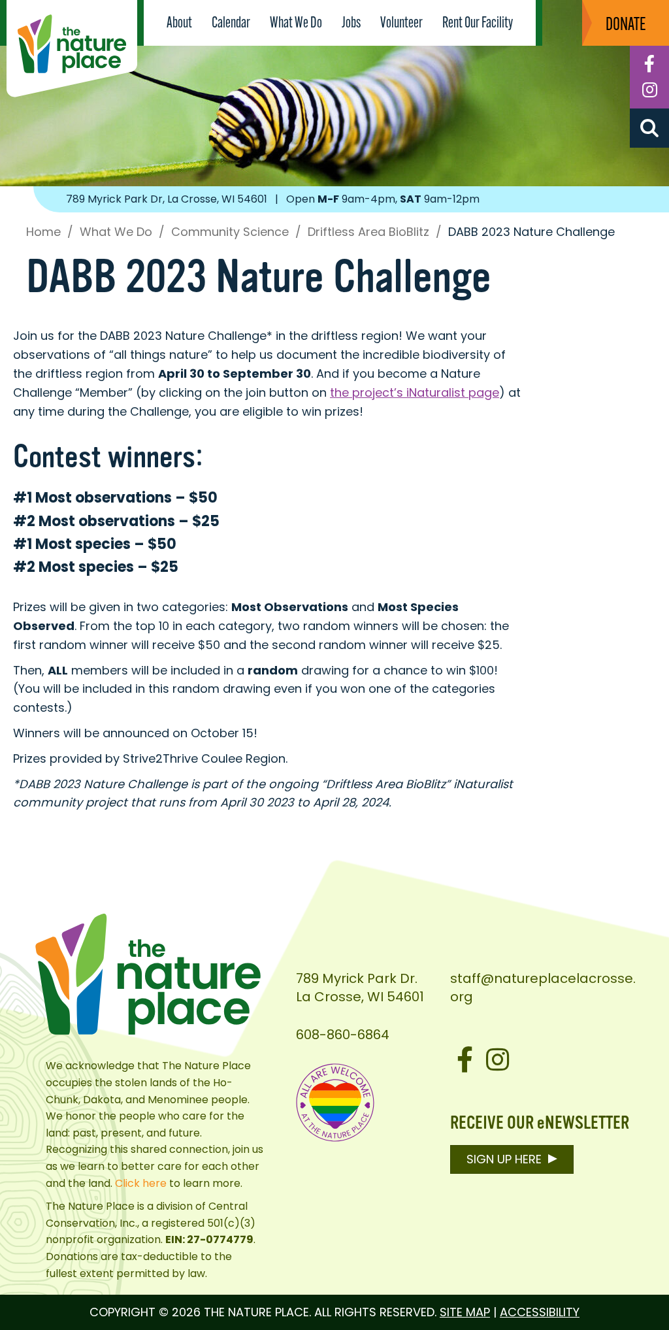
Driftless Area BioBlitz (368, 232)
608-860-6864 (342, 1034)
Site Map (465, 1312)
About (179, 23)
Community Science (230, 232)
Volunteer (401, 23)
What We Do (296, 23)
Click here (141, 1183)
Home (43, 232)
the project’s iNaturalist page (414, 392)
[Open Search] (649, 128)
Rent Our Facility (477, 23)
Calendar (231, 23)
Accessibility (539, 1312)
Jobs (351, 23)
